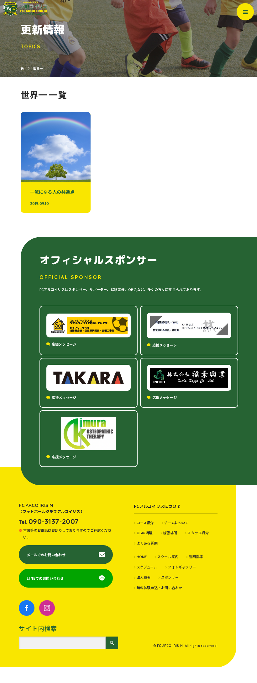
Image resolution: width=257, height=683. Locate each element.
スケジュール (147, 566)
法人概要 (143, 577)
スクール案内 (167, 556)
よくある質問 (147, 543)
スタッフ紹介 (197, 532)
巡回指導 (196, 556)
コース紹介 (145, 522)
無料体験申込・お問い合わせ (159, 587)
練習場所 (170, 532)
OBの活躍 (145, 532)
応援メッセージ (64, 344)
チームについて (176, 522)
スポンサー (170, 577)
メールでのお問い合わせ (46, 554)
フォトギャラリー (182, 566)
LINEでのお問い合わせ (45, 578)
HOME (142, 556)
